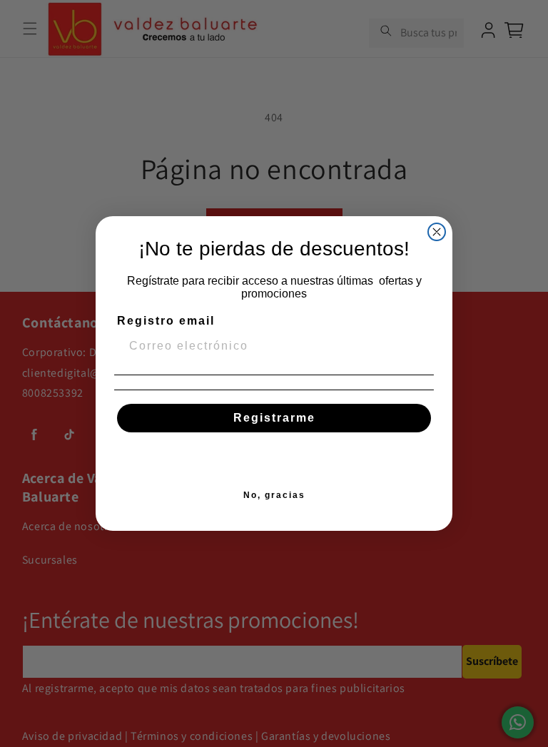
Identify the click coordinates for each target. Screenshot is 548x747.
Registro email (166, 321)
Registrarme (274, 418)
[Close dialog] (436, 231)
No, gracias (274, 495)
